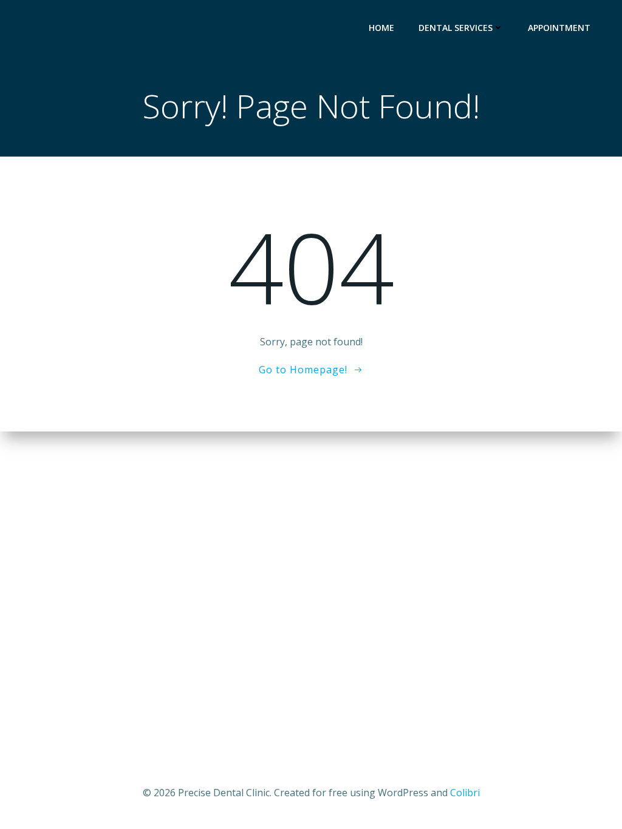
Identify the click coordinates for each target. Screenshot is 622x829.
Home (381, 27)
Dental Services (456, 27)
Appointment (559, 27)
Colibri (465, 792)
